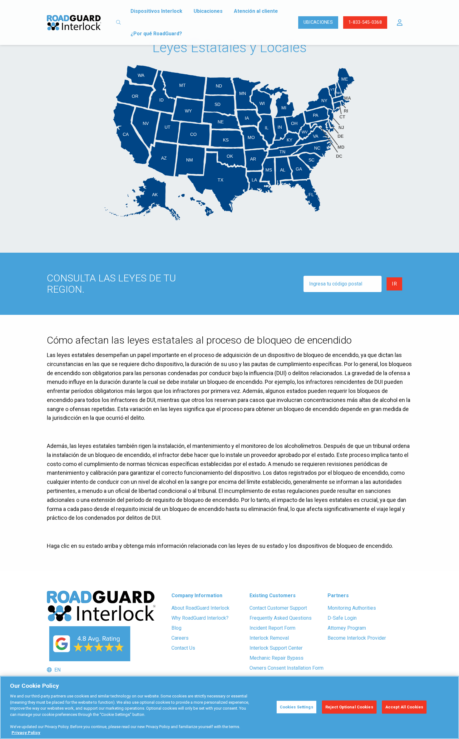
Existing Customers (272, 595)
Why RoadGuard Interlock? (200, 618)
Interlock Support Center (276, 648)
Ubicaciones (208, 11)
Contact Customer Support (278, 608)
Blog (176, 628)
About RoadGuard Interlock (200, 608)
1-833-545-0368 (365, 22)
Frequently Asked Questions (280, 618)
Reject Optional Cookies (349, 707)
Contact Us (183, 648)
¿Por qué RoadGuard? (156, 34)
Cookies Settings (296, 707)
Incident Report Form (272, 628)
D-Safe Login (342, 618)
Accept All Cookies (404, 707)
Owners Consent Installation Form (286, 668)
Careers (180, 638)
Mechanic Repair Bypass (276, 658)
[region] (229, 707)
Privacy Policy (26, 732)
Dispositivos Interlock (156, 11)
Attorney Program (347, 628)
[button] (399, 22)
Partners (338, 595)
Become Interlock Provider (357, 638)
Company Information (196, 595)
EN (56, 670)
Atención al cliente (256, 11)
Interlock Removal (269, 638)
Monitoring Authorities (352, 608)
